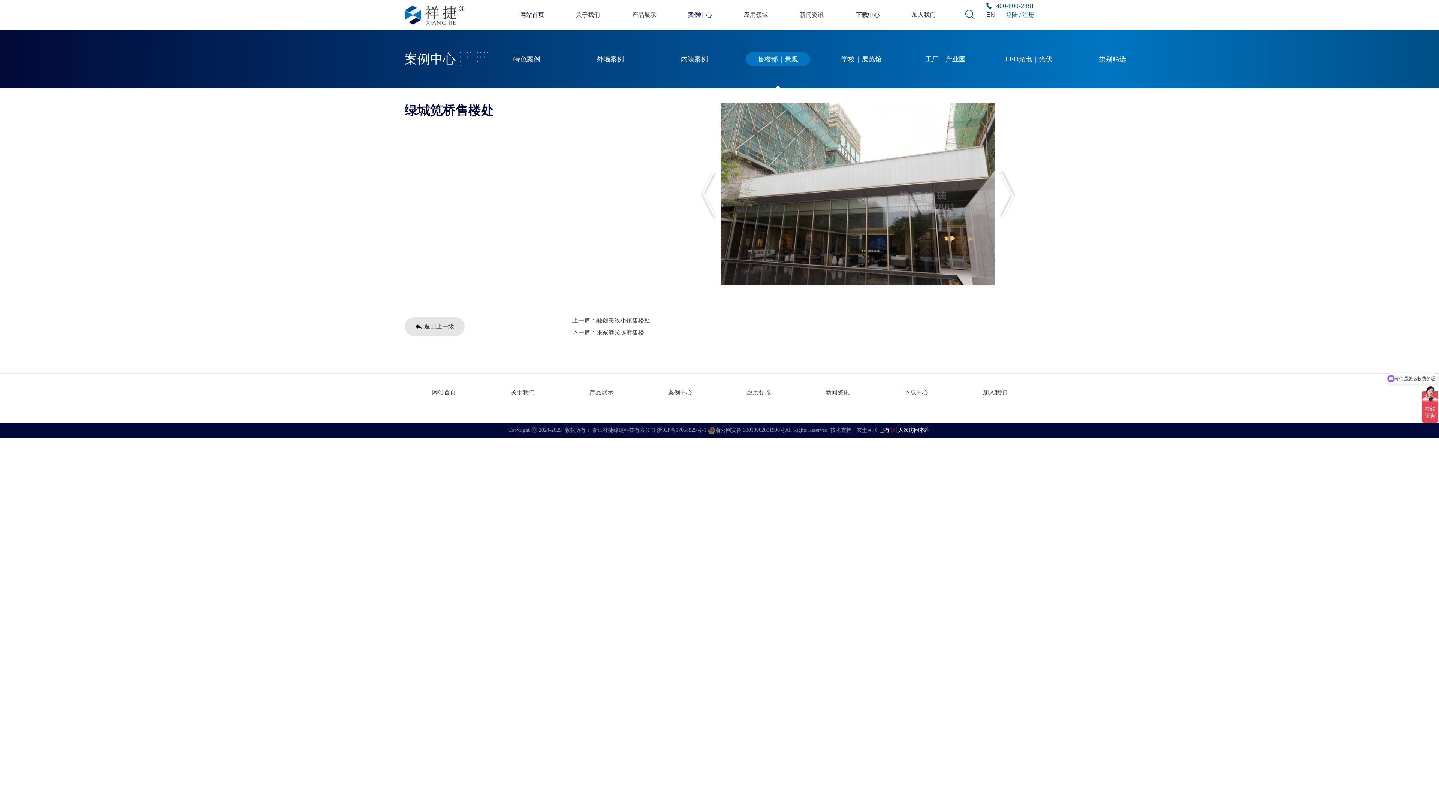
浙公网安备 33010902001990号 (750, 430)
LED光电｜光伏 (1028, 59)
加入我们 (924, 15)
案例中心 (700, 15)
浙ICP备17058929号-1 (681, 430)
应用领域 (756, 15)
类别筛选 (1112, 59)
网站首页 (532, 15)
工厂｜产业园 (945, 59)
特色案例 (526, 59)
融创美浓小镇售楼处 (623, 320)
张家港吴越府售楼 (620, 332)
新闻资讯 (812, 15)
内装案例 (694, 59)
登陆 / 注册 (1020, 15)
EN (990, 15)
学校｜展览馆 (861, 59)
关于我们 (588, 15)
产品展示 (644, 15)
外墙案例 (610, 59)
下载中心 (868, 15)
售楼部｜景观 (778, 59)
